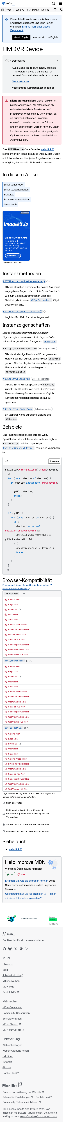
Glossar (6, 1067)
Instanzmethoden (14, 184)
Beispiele (9, 194)
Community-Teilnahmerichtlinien (20, 1102)
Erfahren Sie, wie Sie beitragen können (26, 880)
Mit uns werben (11, 981)
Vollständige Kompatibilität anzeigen (33, 87)
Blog (5, 969)
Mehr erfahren (20, 81)
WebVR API (47, 149)
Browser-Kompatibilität (17, 199)
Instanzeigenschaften (16, 189)
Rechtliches (42, 1097)
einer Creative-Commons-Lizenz (38, 1116)
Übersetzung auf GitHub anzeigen (24, 893)
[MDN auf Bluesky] (10, 949)
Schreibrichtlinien (12, 1018)
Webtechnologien (12, 1045)
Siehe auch (10, 204)
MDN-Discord (10, 1024)
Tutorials (7, 1061)
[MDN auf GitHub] (4, 949)
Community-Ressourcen (16, 1013)
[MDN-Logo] (8, 934)
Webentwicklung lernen (15, 1050)
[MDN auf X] (15, 949)
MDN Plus (8, 986)
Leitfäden (7, 1056)
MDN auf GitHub (11, 1029)
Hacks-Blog (9, 1073)
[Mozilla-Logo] (12, 1085)
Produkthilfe (9, 992)
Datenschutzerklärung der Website (21, 1092)
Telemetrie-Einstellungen (16, 1097)
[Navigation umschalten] (60, 3)
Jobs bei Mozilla (11, 975)
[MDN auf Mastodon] (21, 949)
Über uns (7, 964)
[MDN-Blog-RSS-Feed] (27, 949)
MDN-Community (12, 1007)
